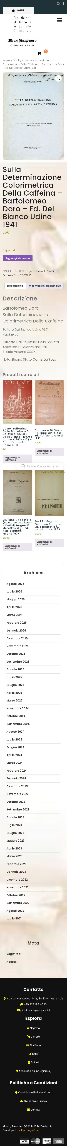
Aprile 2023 (14, 848)
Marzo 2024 (14, 763)
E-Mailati (49, 271)
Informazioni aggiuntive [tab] (44, 286)
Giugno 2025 (15, 685)
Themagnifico (29, 1130)
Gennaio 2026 (16, 630)
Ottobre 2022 (15, 895)
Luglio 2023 (14, 825)
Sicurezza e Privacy (35, 1101)
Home (6, 60)
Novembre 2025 (17, 646)
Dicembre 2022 (17, 880)
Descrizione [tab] (15, 286)
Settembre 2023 (17, 809)
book (16, 60)
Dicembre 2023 (17, 786)
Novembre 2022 (17, 887)
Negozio (34, 1028)
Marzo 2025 (14, 700)
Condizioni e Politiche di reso (35, 1092)
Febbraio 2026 (16, 623)
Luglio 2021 (13, 918)
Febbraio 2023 (16, 864)
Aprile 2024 (14, 755)
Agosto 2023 (15, 817)
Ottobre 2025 (15, 654)
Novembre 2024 (17, 708)
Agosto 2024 (15, 732)
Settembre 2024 (18, 724)
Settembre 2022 (17, 903)
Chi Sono (35, 1045)
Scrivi (34, 1053)
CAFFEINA (25, 275)
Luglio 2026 (14, 591)
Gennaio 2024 (16, 778)
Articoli (34, 1062)
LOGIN (20, 10)
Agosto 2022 (15, 911)
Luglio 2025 (14, 677)
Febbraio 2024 (16, 771)
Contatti (35, 1109)
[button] (58, 78)
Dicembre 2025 (17, 638)
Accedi (11, 962)
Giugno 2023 (15, 833)
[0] (39, 53)
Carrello (35, 1036)
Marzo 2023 (14, 856)
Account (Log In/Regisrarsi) (34, 1071)
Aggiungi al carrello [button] (12, 459)
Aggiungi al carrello (17, 258)
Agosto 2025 (15, 669)
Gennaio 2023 (16, 872)
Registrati (13, 954)
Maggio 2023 (15, 840)
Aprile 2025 (14, 693)
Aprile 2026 (14, 607)
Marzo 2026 (14, 615)
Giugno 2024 (15, 747)
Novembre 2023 (17, 794)
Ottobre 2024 (16, 716)
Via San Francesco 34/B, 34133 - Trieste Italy (34, 998)
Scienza (8, 275)
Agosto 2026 (15, 584)
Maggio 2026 (15, 599)
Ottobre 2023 (15, 802)
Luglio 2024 (14, 739)
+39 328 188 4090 (35, 1004)
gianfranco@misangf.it (35, 1010)
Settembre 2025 (17, 662)
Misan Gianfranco (22, 40)
